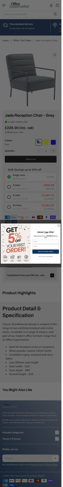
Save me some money (45, 251)
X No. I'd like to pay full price (46, 256)
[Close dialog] (58, 225)
